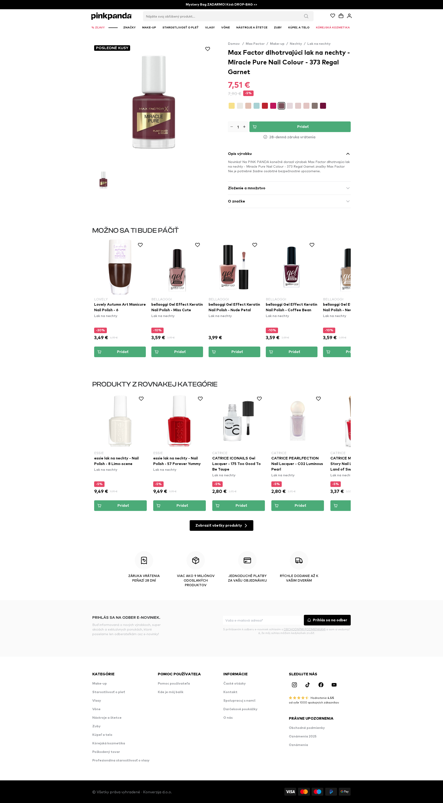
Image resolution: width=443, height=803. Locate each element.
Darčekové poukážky (240, 709)
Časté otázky (234, 683)
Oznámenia (298, 745)
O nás (228, 717)
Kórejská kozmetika (108, 743)
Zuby (96, 726)
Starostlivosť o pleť (108, 692)
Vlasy (96, 700)
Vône (96, 709)
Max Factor (255, 43)
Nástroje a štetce (107, 717)
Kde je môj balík (170, 692)
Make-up (277, 43)
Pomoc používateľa (174, 683)
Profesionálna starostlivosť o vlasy (121, 760)
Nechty (296, 43)
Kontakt (230, 692)
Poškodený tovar (106, 752)
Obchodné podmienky (307, 728)
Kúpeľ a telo (102, 735)
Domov (236, 43)
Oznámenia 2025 (303, 736)
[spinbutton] (238, 127)
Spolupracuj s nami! (239, 700)
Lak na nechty (319, 43)
